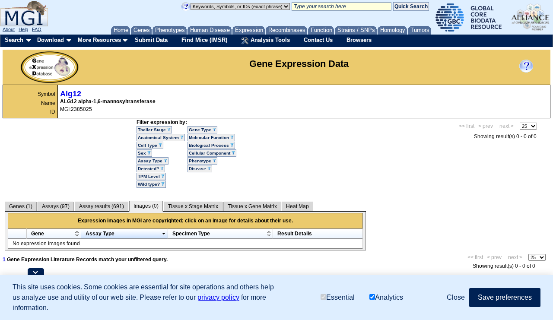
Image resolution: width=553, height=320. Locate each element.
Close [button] (456, 297)
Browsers (359, 40)
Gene (37, 234)
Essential (340, 297)
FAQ (36, 29)
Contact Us (318, 40)
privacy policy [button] (218, 297)
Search (14, 40)
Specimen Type (191, 234)
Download (50, 40)
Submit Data (151, 40)
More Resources (99, 40)
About (9, 29)
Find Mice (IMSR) (204, 40)
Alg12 (70, 93)
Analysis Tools (269, 40)
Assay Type (100, 234)
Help (23, 29)
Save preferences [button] (505, 297)
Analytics (389, 297)
